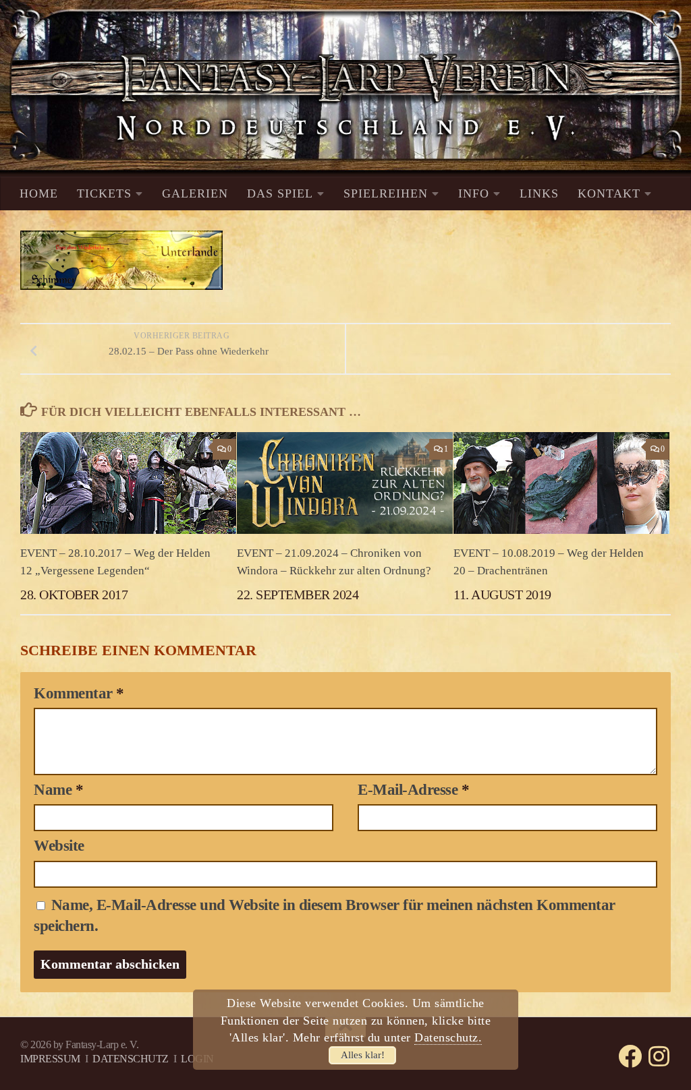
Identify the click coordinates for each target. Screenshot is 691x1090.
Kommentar (79, 693)
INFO (473, 193)
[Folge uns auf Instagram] (659, 1056)
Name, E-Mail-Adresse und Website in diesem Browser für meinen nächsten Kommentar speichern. (324, 915)
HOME (39, 193)
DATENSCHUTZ (130, 1058)
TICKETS (104, 193)
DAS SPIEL (280, 193)
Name (58, 789)
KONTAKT (609, 193)
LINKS (539, 193)
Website (59, 845)
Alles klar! (363, 1055)
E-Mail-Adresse (413, 789)
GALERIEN (195, 193)
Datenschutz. (448, 1037)
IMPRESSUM (50, 1058)
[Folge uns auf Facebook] (630, 1056)
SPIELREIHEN (385, 193)
